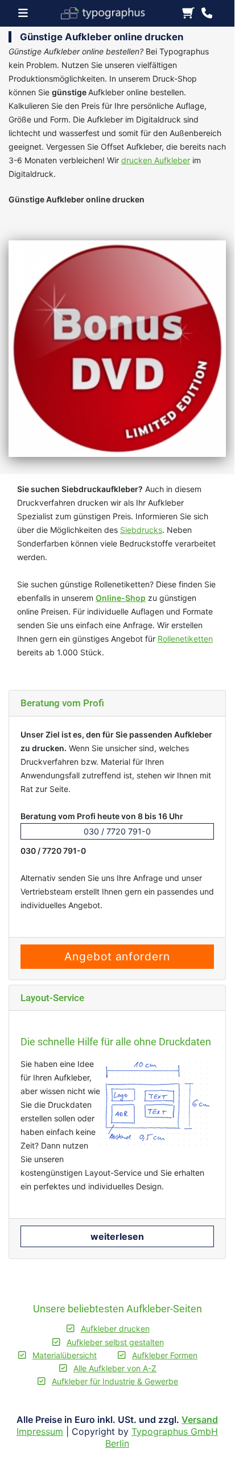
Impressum (40, 1431)
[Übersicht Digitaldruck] (108, 12)
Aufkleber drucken (115, 1328)
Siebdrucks (141, 530)
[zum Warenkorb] (188, 13)
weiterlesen (117, 1236)
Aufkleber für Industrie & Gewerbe (115, 1381)
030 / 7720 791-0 (117, 831)
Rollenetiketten (185, 638)
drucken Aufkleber (155, 160)
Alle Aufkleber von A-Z (114, 1368)
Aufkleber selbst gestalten (115, 1342)
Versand (200, 1419)
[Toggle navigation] (26, 13)
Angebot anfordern (117, 956)
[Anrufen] (207, 13)
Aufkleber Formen (164, 1355)
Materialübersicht (64, 1355)
